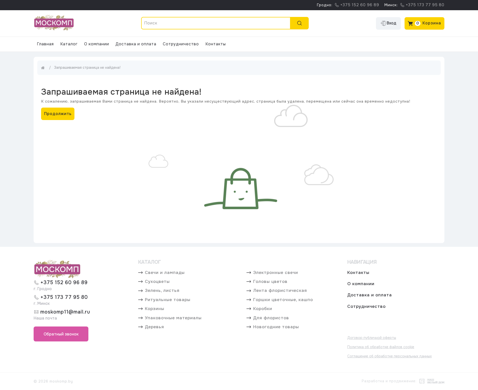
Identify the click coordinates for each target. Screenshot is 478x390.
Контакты (215, 44)
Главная (45, 44)
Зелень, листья (162, 290)
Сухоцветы (157, 281)
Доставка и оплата (136, 44)
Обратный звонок (61, 334)
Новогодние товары (276, 327)
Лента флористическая (280, 290)
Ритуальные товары (167, 299)
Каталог (69, 44)
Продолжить (57, 113)
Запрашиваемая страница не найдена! (87, 67)
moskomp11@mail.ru (65, 312)
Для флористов (271, 318)
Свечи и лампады (165, 272)
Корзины (154, 308)
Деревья (154, 327)
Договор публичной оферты (371, 337)
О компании (96, 44)
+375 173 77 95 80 (64, 297)
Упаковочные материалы (173, 318)
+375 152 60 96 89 (64, 282)
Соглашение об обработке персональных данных (389, 356)
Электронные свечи (275, 272)
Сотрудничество (181, 44)
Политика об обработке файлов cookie (380, 347)
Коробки (262, 308)
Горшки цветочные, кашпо (283, 299)
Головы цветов (270, 281)
